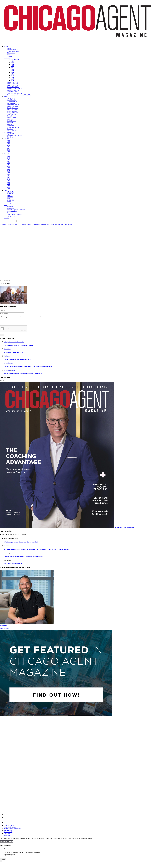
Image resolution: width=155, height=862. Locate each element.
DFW (8, 195)
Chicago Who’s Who (13, 59)
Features (6, 96)
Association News (12, 49)
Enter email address (9, 854)
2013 (12, 61)
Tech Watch (10, 125)
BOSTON (10, 193)
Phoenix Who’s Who (13, 90)
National (9, 56)
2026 (8, 140)
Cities (5, 190)
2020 (12, 72)
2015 (12, 64)
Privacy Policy (8, 830)
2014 (12, 62)
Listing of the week (12, 113)
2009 (8, 184)
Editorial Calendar (12, 211)
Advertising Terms (9, 825)
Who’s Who (7, 58)
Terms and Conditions (10, 827)
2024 (12, 79)
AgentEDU (10, 134)
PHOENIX (10, 200)
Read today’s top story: (36, 224)
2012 (8, 179)
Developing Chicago (13, 104)
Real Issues (10, 122)
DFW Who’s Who (12, 85)
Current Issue (11, 155)
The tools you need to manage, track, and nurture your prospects (23, 556)
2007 (8, 187)
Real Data (6, 138)
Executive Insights (12, 106)
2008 (8, 185)
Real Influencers (11, 121)
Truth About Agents (12, 130)
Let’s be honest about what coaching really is (17, 359)
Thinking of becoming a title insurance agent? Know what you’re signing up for (28, 366)
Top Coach (10, 137)
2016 (12, 66)
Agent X (9, 48)
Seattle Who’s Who (12, 91)
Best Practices (7, 132)
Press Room (7, 835)
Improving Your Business (14, 135)
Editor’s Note (11, 53)
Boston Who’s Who (12, 83)
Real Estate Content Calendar (13, 563)
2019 (12, 70)
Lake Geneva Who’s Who (14, 88)
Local (8, 54)
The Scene (10, 129)
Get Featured (11, 213)
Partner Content (11, 117)
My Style (9, 116)
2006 (8, 188)
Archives (6, 153)
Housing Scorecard (12, 108)
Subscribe (6, 218)
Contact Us (10, 208)
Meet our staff (11, 216)
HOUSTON (10, 198)
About (5, 205)
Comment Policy (8, 832)
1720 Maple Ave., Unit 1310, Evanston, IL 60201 (18, 345)
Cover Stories (11, 103)
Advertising (10, 206)
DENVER (10, 197)
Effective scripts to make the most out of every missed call (21, 542)
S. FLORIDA (11, 203)
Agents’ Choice (11, 100)
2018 (12, 69)
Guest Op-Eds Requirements (15, 214)
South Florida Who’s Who (14, 93)
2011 (8, 180)
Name (5, 849)
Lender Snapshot (12, 111)
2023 (12, 77)
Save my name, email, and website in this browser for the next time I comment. (24, 317)
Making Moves (11, 114)
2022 (12, 75)
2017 (12, 67)
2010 (8, 182)
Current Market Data (13, 51)
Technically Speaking (13, 127)
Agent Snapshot (11, 98)
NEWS (6, 46)
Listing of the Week (9, 342)
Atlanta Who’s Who (12, 82)
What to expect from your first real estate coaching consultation (23, 373)
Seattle (9, 201)
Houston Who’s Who (13, 87)
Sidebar (13, 370)
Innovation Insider (12, 109)
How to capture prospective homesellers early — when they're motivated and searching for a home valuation (36, 549)
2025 (12, 80)
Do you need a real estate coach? (13, 352)
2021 (12, 74)
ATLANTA (10, 192)
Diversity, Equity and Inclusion (16, 209)
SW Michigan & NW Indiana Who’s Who (19, 95)
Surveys (9, 124)
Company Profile (12, 101)
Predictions (10, 119)
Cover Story (7, 349)
